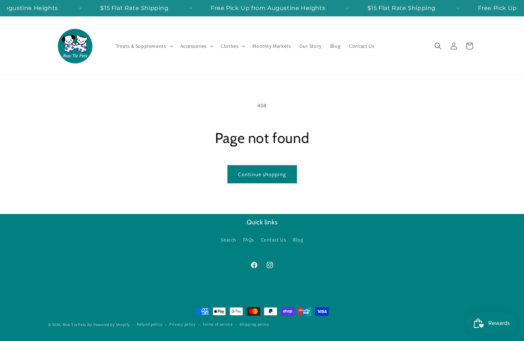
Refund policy (149, 324)
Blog (298, 239)
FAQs (248, 239)
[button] (144, 46)
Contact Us (273, 239)
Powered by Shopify (111, 324)
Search (228, 239)
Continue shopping (262, 174)
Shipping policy (254, 324)
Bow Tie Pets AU (78, 324)
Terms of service (217, 324)
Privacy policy (182, 324)
